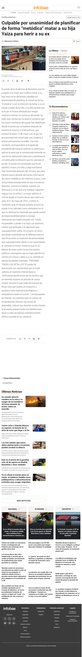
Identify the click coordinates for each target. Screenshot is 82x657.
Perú (25, 630)
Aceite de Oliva (67, 12)
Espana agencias (8, 17)
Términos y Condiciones (72, 612)
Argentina (25, 614)
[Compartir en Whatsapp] (3, 81)
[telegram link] (9, 623)
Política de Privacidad (72, 616)
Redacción (41, 611)
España (25, 621)
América (25, 611)
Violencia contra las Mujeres (53, 12)
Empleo (41, 614)
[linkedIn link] (14, 623)
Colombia (25, 618)
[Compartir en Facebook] (8, 81)
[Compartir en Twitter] (13, 81)
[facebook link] (5, 618)
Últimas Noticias (25, 637)
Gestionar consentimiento (72, 620)
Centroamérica (25, 634)
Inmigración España (23, 12)
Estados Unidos (25, 624)
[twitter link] (9, 618)
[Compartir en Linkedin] (17, 81)
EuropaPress (7, 383)
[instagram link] (14, 618)
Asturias (33, 12)
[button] (3, 8)
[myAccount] (78, 7)
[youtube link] (5, 623)
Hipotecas (40, 12)
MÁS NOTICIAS (23, 500)
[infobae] (41, 8)
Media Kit (57, 627)
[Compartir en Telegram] (22, 81)
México (25, 627)
